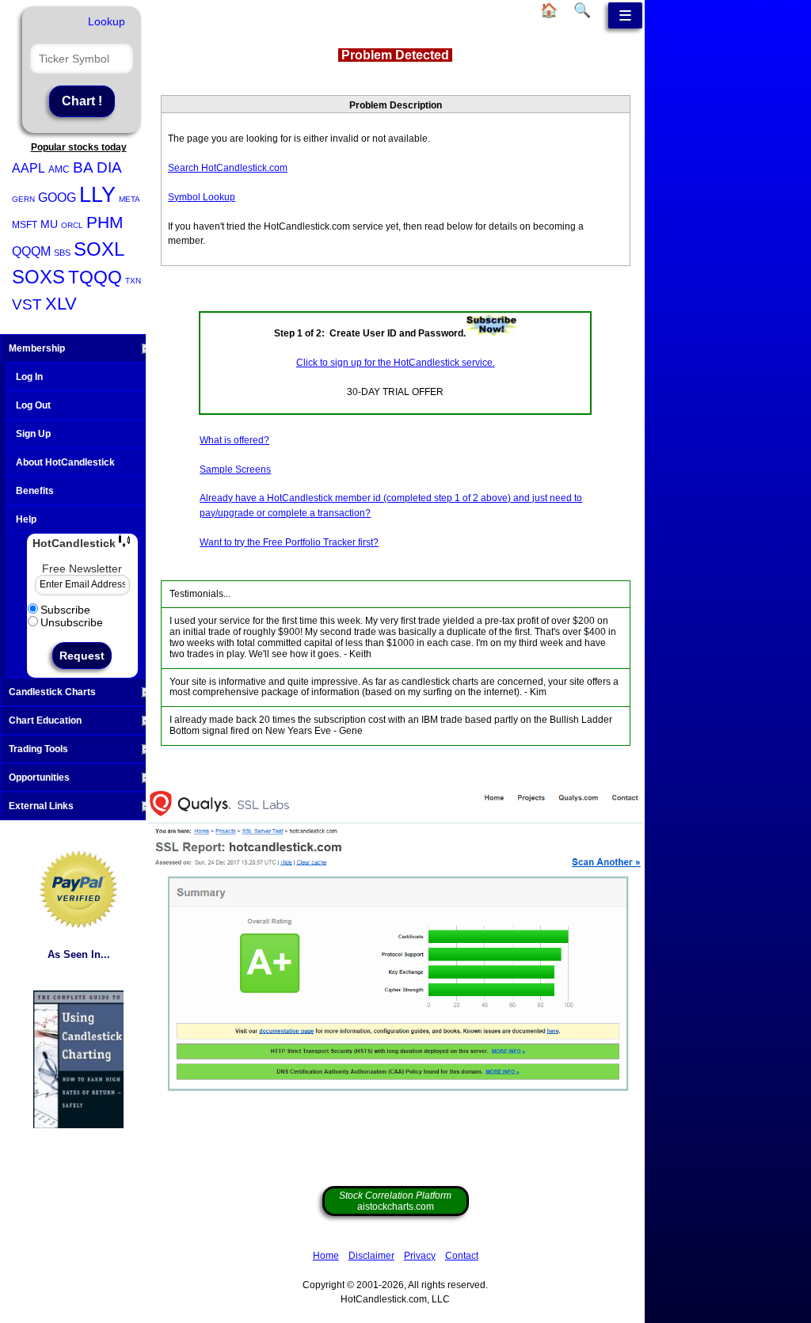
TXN (133, 280)
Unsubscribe (71, 622)
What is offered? (234, 440)
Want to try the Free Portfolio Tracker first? (289, 542)
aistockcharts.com (395, 1201)
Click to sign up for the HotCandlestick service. (395, 362)
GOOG (57, 197)
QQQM (31, 251)
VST (27, 304)
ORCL (72, 225)
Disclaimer (371, 1255)
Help (26, 519)
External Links (41, 806)
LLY (97, 195)
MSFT (24, 224)
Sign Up (33, 433)
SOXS (38, 276)
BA (83, 167)
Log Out (33, 405)
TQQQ (95, 277)
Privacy (420, 1255)
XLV (61, 304)
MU (49, 224)
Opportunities (39, 777)
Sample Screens (235, 469)
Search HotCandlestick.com (227, 167)
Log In (29, 376)
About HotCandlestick (65, 462)
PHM (105, 222)
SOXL (99, 249)
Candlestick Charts (52, 692)
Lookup (106, 21)
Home (326, 1255)
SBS (62, 252)
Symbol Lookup (201, 197)
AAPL (28, 168)
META (129, 199)
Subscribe (65, 609)
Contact (461, 1255)
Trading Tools (38, 749)
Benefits (35, 490)
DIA (109, 167)
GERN (23, 199)
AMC (59, 169)
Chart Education (45, 720)
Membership (37, 348)
